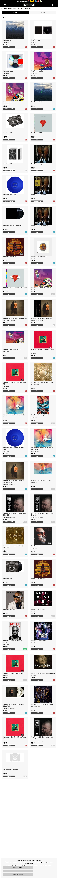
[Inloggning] (52, 5)
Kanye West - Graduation (37, 71)
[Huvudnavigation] (1, 5)
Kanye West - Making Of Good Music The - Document (13, 641)
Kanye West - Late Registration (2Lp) (39, 226)
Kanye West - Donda (35, 40)
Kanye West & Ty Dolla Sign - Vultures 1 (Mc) (41, 318)
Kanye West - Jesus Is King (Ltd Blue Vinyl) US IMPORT (14, 448)
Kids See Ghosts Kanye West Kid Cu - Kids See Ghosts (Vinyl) (42, 448)
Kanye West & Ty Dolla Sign (9, 320)
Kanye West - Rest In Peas (9, 610)
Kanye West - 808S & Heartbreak (39, 133)
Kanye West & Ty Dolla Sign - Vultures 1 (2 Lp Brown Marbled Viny (13, 481)
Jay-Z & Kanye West (7, 550)
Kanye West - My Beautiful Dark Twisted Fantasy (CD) (14, 383)
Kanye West (6, 42)
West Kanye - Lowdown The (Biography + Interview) (43, 673)
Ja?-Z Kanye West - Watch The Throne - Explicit (42, 382)
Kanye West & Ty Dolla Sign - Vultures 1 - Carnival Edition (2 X (14, 514)
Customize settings (17, 867)
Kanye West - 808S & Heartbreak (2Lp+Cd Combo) (15, 287)
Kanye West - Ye (7, 40)
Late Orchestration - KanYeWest (10, 770)
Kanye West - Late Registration (38, 164)
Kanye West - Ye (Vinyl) (36, 102)
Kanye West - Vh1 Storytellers (38, 610)
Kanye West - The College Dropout (39, 257)
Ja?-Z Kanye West (35, 384)
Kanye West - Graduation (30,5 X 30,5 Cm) (41, 287)
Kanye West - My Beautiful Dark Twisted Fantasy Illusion (14, 738)
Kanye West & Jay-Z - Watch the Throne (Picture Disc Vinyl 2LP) (14, 547)
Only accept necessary (18, 874)
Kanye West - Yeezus (8, 71)
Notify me (9, 456)
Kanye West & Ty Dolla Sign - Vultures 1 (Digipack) (15, 318)
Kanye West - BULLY (7, 133)
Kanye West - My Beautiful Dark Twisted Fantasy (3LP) (42, 350)
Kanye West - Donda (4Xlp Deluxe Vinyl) (12, 226)
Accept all (18, 870)
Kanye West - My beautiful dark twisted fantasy (14, 673)
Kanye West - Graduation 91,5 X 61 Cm (12, 349)
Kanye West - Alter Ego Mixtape (38, 640)
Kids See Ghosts (7, 419)
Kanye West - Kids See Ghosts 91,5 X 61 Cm (41, 480)
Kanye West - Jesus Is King (9, 195)
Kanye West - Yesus (35, 546)
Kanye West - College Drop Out (10, 257)
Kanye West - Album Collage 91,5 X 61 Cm (40, 415)
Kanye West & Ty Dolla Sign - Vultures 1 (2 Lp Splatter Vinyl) (13, 705)
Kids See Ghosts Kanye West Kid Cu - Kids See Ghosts (14, 416)
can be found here (48, 865)
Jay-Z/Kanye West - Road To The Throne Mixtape (42, 704)
